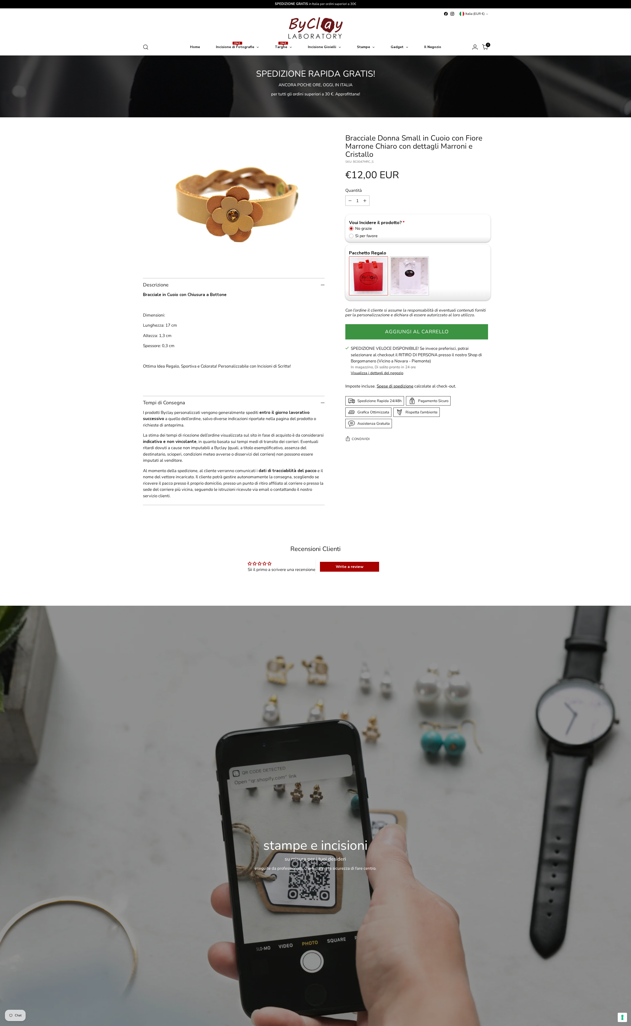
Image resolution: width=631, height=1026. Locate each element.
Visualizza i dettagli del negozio (377, 373)
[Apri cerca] (146, 47)
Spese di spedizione (395, 386)
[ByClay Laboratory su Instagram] (452, 14)
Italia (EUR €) (475, 14)
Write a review (350, 566)
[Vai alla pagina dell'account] (475, 47)
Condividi (361, 439)
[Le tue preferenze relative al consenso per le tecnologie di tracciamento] (622, 1017)
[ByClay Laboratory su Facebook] (446, 14)
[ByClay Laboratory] (315, 28)
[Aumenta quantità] (364, 201)
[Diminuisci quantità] (350, 201)
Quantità (353, 190)
